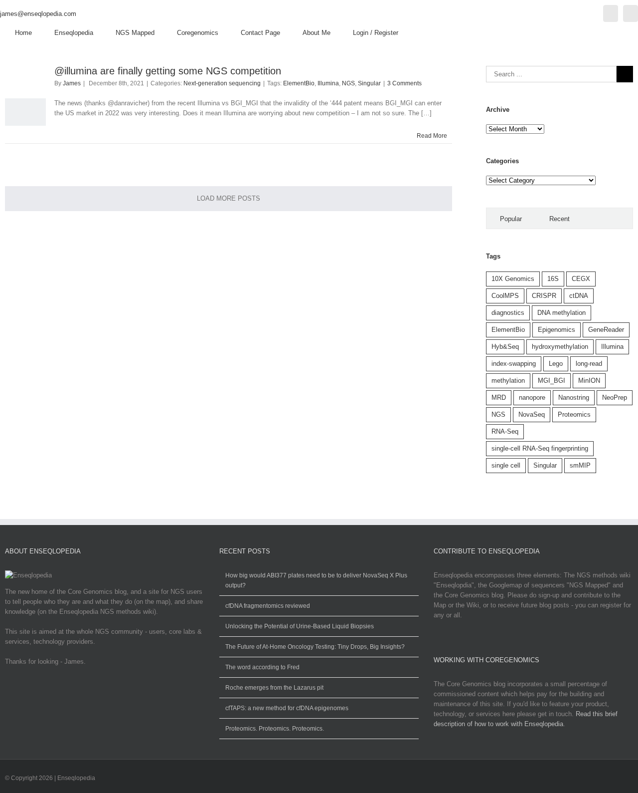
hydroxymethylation (560, 346)
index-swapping (513, 363)
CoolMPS (505, 295)
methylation (508, 380)
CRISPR (544, 295)
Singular (369, 83)
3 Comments (404, 83)
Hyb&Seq (505, 346)
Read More (432, 135)
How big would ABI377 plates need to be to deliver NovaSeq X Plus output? (316, 580)
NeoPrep (614, 397)
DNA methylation (561, 312)
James (72, 83)
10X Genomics (512, 278)
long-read (589, 363)
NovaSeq (531, 414)
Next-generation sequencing (222, 83)
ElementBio (299, 83)
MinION (589, 380)
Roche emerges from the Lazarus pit (274, 687)
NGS (348, 83)
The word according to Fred (262, 667)
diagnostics (507, 312)
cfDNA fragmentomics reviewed (267, 605)
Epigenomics (556, 329)
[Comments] (608, 218)
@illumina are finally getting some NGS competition (167, 70)
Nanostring (573, 397)
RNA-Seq (504, 431)
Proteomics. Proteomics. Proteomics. (274, 728)
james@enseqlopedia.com (38, 13)
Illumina (328, 83)
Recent (559, 219)
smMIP (580, 465)
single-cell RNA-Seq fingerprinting (539, 448)
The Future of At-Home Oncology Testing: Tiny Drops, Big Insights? (315, 646)
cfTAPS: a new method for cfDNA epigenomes (286, 708)
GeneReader (606, 329)
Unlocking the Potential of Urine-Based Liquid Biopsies (299, 626)
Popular (511, 219)
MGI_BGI (551, 380)
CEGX (581, 278)
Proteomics (574, 414)
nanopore (532, 397)
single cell (505, 465)
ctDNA (578, 295)
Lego (556, 363)
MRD (498, 397)
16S (553, 278)
